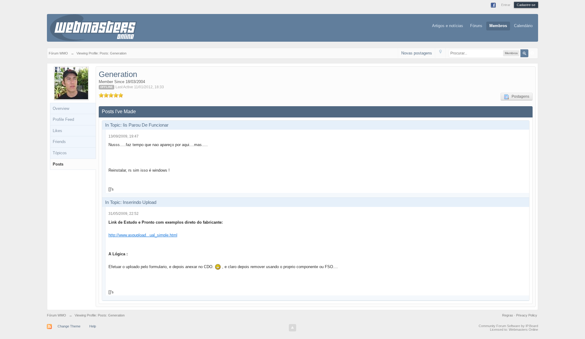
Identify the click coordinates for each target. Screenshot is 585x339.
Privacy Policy (526, 315)
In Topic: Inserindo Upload (130, 202)
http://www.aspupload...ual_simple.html (142, 235)
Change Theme (69, 326)
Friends (59, 141)
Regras (508, 315)
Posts (58, 164)
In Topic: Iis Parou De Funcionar (136, 125)
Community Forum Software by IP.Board (508, 326)
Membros (498, 25)
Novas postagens (416, 53)
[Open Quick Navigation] (440, 53)
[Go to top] (292, 327)
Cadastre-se (526, 5)
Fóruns (476, 25)
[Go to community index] (93, 27)
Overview (61, 108)
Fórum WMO (56, 315)
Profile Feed (63, 119)
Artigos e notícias (447, 25)
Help (92, 326)
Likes (57, 130)
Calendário (523, 25)
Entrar (505, 5)
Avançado (532, 53)
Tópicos (60, 153)
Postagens (519, 96)
